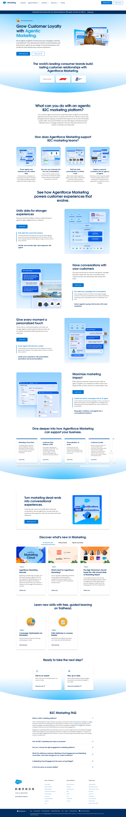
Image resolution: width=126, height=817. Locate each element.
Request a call (39, 686)
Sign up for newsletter (74, 686)
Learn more (22, 226)
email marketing (50, 731)
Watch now (22, 590)
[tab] (48, 543)
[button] (111, 451)
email (88, 723)
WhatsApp (52, 725)
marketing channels (79, 723)
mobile (34, 725)
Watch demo (22, 53)
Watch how (90, 12)
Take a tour (37, 53)
